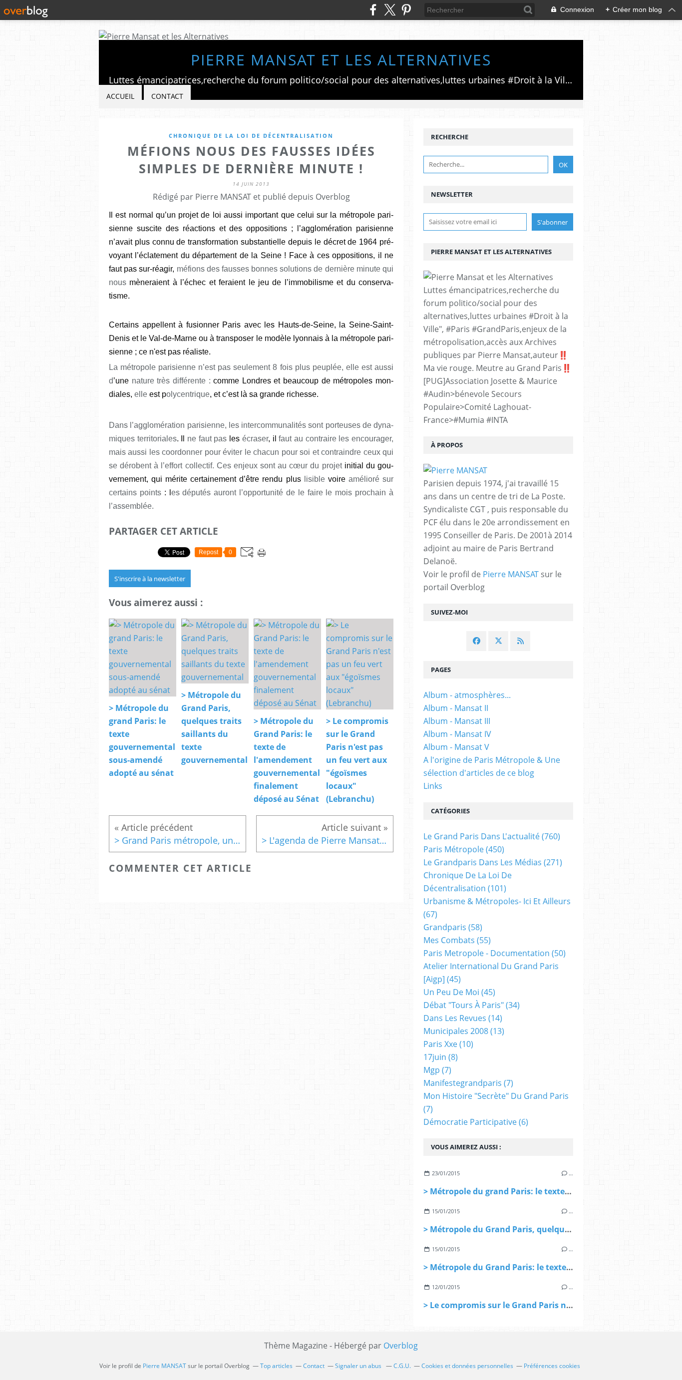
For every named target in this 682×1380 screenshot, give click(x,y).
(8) (440, 1056)
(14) (462, 1018)
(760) (491, 836)
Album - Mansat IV (457, 733)
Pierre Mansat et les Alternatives (341, 59)
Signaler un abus (359, 1366)
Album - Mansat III (456, 720)
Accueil (120, 96)
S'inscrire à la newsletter (149, 578)
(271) (492, 862)
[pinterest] (406, 9)
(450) (463, 849)
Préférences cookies (552, 1366)
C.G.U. (402, 1366)
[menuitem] (120, 96)
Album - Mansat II (455, 707)
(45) (459, 992)
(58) (452, 927)
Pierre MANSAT (511, 574)
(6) (475, 1121)
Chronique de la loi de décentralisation (251, 135)
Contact (167, 96)
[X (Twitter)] (389, 9)
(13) (463, 1031)
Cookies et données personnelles (467, 1366)
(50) (494, 953)
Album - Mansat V (456, 746)
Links (432, 785)
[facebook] (373, 9)
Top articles (276, 1366)
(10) (448, 1043)
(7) (437, 1069)
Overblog (400, 1345)
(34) (471, 1005)
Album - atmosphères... (467, 695)
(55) (457, 940)
